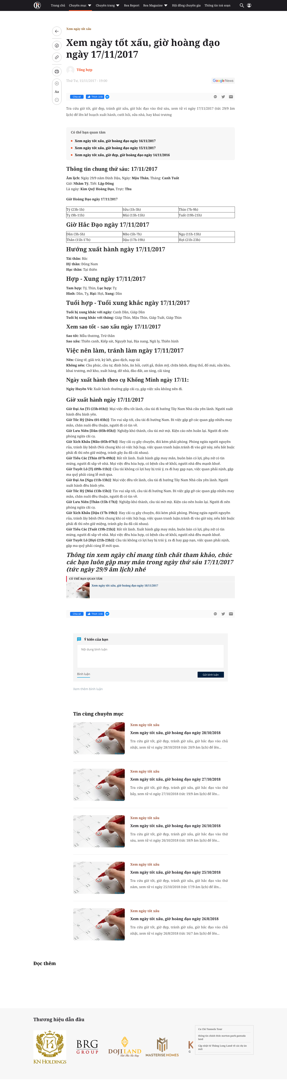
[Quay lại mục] (57, 31)
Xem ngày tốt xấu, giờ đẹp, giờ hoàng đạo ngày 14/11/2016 (122, 155)
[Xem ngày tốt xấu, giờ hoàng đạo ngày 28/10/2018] (99, 738)
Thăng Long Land (222, 1045)
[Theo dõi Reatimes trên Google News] (223, 81)
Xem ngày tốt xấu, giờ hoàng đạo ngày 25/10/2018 (175, 872)
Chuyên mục (77, 5)
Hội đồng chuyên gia (186, 5)
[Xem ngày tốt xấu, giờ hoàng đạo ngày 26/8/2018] (99, 924)
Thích (97, 96)
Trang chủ (58, 5)
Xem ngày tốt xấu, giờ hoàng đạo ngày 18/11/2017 (125, 585)
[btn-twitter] (223, 96)
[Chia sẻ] (57, 45)
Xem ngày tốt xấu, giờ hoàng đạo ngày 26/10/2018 (175, 825)
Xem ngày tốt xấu (78, 29)
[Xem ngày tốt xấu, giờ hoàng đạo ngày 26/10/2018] (99, 831)
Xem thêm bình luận (88, 689)
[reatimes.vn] (37, 5)
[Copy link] (57, 57)
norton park (229, 1035)
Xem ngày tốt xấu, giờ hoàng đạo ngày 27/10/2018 (175, 779)
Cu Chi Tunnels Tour (210, 1029)
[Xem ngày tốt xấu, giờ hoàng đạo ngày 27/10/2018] (99, 785)
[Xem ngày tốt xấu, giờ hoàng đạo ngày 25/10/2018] (99, 878)
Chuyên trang (105, 5)
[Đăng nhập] (249, 7)
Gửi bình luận (211, 674)
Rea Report (131, 5)
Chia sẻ (77, 96)
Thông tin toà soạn (218, 5)
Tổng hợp (84, 69)
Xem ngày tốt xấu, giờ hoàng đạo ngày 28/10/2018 (175, 732)
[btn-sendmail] (231, 96)
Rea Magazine (153, 5)
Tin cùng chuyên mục (98, 714)
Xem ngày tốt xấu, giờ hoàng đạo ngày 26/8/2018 (174, 918)
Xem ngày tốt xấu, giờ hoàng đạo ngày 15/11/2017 (115, 148)
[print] (57, 71)
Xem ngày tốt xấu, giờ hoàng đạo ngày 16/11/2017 (115, 141)
